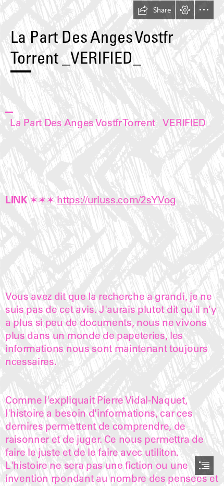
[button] (154, 10)
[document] (112, 243)
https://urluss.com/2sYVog (116, 199)
